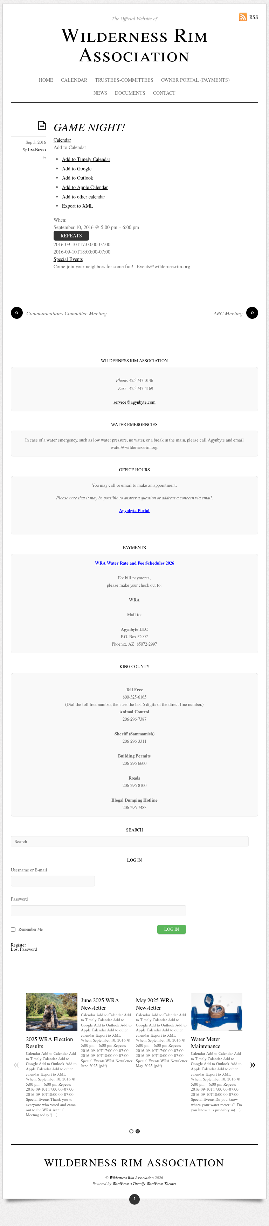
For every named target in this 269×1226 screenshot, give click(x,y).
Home (46, 79)
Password (19, 899)
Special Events (68, 259)
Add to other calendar (83, 196)
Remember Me (31, 929)
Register (18, 945)
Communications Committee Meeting (61, 313)
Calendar (74, 79)
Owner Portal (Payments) (195, 79)
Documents (130, 92)
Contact (164, 92)
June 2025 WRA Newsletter (100, 1003)
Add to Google (76, 168)
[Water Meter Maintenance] (216, 1028)
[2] (138, 1131)
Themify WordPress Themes (154, 1183)
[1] (131, 1131)
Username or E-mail (29, 870)
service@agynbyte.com (134, 402)
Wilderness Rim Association (134, 44)
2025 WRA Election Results (49, 1042)
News (100, 92)
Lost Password (24, 949)
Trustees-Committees (124, 79)
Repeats (71, 235)
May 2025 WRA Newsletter (155, 1003)
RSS (253, 17)
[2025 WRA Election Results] (51, 1028)
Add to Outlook (77, 177)
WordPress (120, 1183)
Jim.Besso (37, 150)
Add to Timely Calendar (86, 159)
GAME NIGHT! (89, 126)
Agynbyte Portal (134, 510)
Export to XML (77, 205)
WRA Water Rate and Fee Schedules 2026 (134, 563)
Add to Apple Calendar (85, 187)
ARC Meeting (234, 313)
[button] (70, 147)
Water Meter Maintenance (205, 1042)
